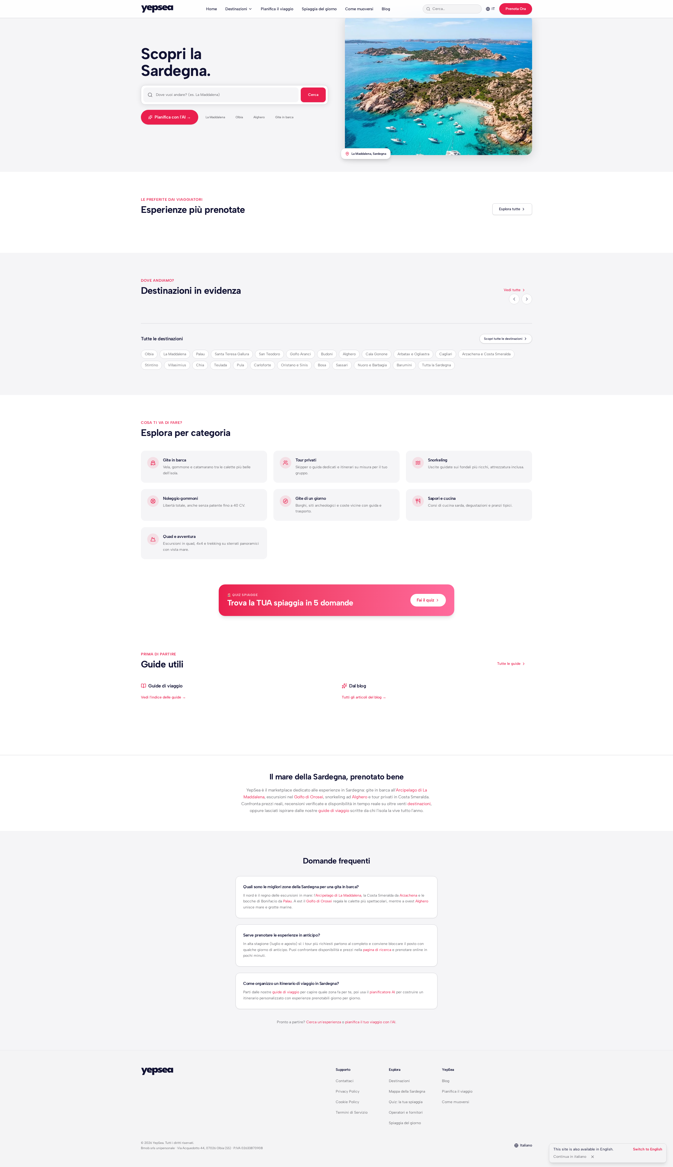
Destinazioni (236, 9)
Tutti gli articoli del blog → (364, 697)
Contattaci (345, 1081)
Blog (386, 9)
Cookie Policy (347, 1102)
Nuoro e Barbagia (372, 365)
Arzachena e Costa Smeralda (486, 354)
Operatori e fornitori (406, 1112)
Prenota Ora (516, 9)
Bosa (322, 365)
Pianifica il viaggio (277, 9)
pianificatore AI (382, 992)
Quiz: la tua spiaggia (405, 1102)
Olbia (239, 117)
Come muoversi (359, 9)
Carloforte (262, 365)
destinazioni (419, 803)
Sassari (342, 365)
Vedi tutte (512, 290)
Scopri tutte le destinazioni (503, 339)
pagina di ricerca (377, 950)
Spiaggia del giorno (319, 9)
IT (493, 9)
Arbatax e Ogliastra (413, 354)
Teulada (220, 365)
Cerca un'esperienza (323, 1022)
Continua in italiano (569, 1156)
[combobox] (455, 9)
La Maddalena (215, 117)
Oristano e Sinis (294, 365)
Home (211, 9)
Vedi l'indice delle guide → (163, 697)
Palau (200, 354)
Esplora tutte (509, 209)
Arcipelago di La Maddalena (338, 895)
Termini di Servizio (352, 1112)
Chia (200, 365)
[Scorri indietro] (514, 299)
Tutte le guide (509, 663)
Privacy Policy (347, 1091)
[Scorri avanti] (527, 299)
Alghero (259, 117)
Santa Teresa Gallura (232, 354)
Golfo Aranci (300, 354)
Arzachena (408, 895)
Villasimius (177, 365)
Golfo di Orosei (308, 796)
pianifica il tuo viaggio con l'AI (370, 1022)
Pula (240, 365)
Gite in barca (284, 117)
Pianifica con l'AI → (173, 117)
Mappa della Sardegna (407, 1091)
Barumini (404, 365)
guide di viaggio (333, 810)
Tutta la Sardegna (436, 365)
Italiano (526, 1145)
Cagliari (445, 354)
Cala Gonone (377, 354)
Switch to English (647, 1149)
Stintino (151, 365)
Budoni (327, 354)
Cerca (313, 94)
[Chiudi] (592, 1157)
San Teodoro (269, 354)
